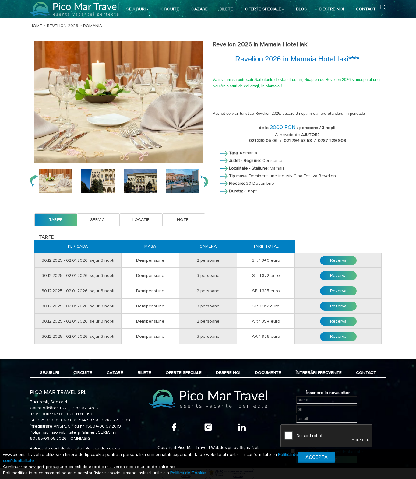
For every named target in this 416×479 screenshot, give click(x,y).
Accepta (316, 457)
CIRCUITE (169, 9)
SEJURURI (136, 9)
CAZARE (199, 9)
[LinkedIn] (242, 427)
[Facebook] (174, 427)
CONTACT (366, 9)
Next (204, 181)
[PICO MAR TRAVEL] (74, 9)
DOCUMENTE (268, 373)
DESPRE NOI (331, 9)
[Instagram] (208, 427)
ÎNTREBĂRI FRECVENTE (319, 373)
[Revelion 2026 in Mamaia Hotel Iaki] (118, 102)
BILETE (226, 9)
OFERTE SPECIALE (263, 9)
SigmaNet (249, 448)
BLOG (301, 9)
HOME (36, 26)
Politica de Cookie (188, 473)
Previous (33, 181)
